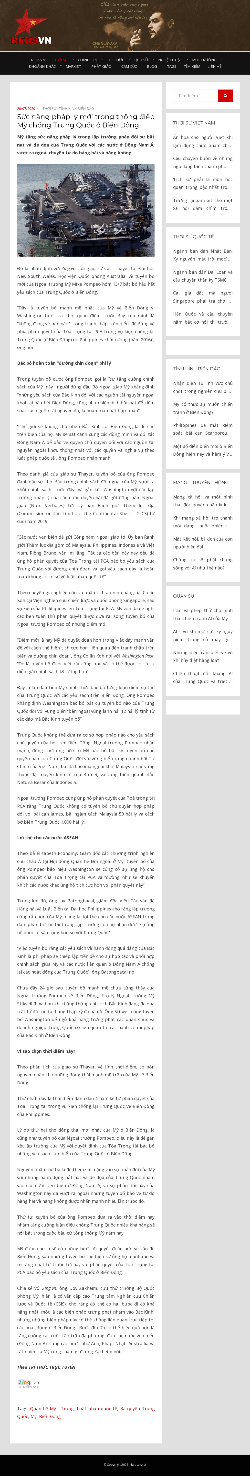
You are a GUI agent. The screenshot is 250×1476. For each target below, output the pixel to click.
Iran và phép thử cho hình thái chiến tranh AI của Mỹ (203, 614)
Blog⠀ (153, 66)
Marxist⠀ (75, 66)
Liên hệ (214, 66)
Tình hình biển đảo (196, 369)
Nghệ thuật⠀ (171, 59)
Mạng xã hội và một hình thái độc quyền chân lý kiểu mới (203, 501)
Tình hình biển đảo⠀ (77, 108)
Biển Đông (50, 1416)
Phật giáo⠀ (102, 66)
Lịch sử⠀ (142, 59)
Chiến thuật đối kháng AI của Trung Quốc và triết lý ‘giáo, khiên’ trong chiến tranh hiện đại (203, 677)
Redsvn (38, 59)
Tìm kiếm (192, 66)
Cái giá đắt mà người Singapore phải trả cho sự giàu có (203, 297)
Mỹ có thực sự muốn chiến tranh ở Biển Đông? (203, 408)
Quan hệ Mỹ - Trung (52, 1408)
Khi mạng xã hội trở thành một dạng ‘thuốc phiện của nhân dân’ (203, 522)
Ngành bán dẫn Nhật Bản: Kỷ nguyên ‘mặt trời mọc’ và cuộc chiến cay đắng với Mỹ (203, 255)
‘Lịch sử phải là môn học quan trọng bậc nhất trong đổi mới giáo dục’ (203, 183)
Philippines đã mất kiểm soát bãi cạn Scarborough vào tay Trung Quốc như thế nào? (203, 429)
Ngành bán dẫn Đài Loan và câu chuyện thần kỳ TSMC (203, 276)
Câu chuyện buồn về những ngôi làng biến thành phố (203, 162)
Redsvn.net (138, 1465)
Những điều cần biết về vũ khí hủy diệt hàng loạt (203, 656)
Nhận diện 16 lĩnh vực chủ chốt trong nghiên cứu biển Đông (203, 387)
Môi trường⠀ (205, 59)
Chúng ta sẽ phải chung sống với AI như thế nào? (203, 563)
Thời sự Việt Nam (194, 123)
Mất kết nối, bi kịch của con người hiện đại (203, 543)
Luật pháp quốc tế (97, 1408)
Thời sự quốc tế (193, 236)
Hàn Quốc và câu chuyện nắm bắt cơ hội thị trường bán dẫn (203, 318)
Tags (171, 66)
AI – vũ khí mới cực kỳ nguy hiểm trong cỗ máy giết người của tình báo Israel (203, 635)
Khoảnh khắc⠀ (43, 66)
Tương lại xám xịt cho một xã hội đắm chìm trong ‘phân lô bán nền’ (203, 204)
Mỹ (34, 1416)
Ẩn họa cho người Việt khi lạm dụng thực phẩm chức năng (203, 141)
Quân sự (183, 596)
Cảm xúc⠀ (130, 66)
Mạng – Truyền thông (201, 482)
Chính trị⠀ (88, 59)
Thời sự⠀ (61, 59)
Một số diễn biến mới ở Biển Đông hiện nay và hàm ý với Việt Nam (203, 450)
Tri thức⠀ (117, 59)
